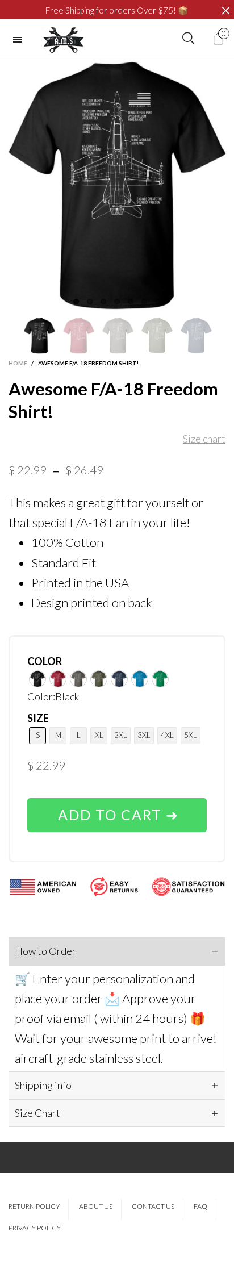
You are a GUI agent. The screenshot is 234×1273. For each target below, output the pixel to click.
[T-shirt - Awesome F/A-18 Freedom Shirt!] (117, 185)
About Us (95, 1206)
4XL (167, 735)
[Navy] (119, 678)
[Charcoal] (78, 678)
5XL (190, 735)
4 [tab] (117, 301)
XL (99, 735)
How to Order (45, 951)
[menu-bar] (20, 40)
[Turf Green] (160, 678)
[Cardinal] (57, 678)
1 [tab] (76, 301)
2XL (120, 735)
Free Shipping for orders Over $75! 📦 (117, 10)
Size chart (204, 438)
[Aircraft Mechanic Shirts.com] (63, 40)
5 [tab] (130, 301)
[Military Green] (98, 678)
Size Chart (37, 1113)
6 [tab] (144, 301)
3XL (144, 735)
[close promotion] (225, 11)
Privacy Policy (35, 1228)
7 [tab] (158, 301)
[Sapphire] (139, 678)
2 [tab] (90, 301)
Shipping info (43, 1085)
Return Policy (34, 1206)
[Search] (188, 38)
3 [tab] (103, 301)
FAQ (200, 1206)
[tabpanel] (117, 185)
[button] (14, 335)
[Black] (37, 678)
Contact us (153, 1206)
